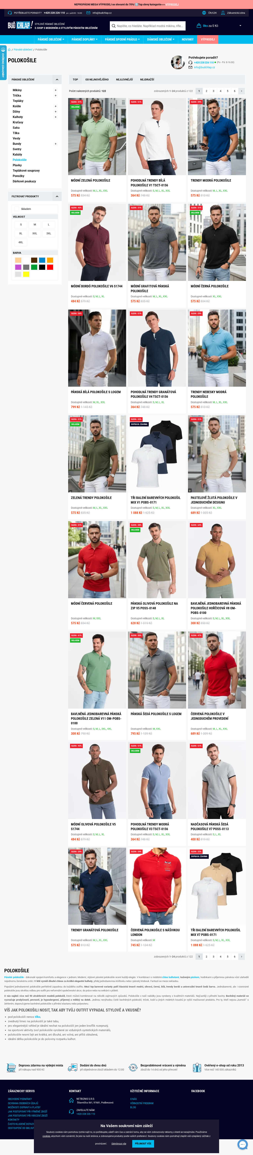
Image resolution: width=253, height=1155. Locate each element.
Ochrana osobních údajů (23, 1103)
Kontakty (13, 1119)
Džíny (17, 111)
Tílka (16, 133)
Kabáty (18, 154)
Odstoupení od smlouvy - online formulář (33, 1128)
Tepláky (18, 101)
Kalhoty (18, 117)
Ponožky (19, 176)
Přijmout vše (143, 1143)
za (210, 26)
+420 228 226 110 (85, 1113)
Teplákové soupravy (26, 170)
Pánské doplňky (83, 39)
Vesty (17, 138)
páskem (195, 977)
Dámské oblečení (159, 39)
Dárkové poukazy (25, 181)
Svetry (17, 149)
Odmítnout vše (118, 1143)
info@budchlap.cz (102, 12)
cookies (46, 1136)
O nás (133, 1098)
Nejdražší (147, 79)
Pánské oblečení (49, 39)
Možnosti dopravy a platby (24, 1107)
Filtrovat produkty (25, 196)
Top (75, 79)
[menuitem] (51, 39)
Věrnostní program (142, 1103)
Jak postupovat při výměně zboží (27, 1111)
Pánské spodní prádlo (121, 39)
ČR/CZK (212, 12)
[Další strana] (241, 91)
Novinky (188, 39)
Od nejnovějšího (97, 79)
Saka (16, 127)
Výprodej (208, 39)
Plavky (17, 165)
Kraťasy (18, 122)
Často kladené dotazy (21, 1123)
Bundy (17, 144)
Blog (133, 1107)
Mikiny (17, 90)
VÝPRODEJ (172, 4)
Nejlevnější (124, 79)
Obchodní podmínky (20, 1098)
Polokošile (20, 160)
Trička (17, 95)
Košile (17, 106)
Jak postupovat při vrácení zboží (28, 1115)
